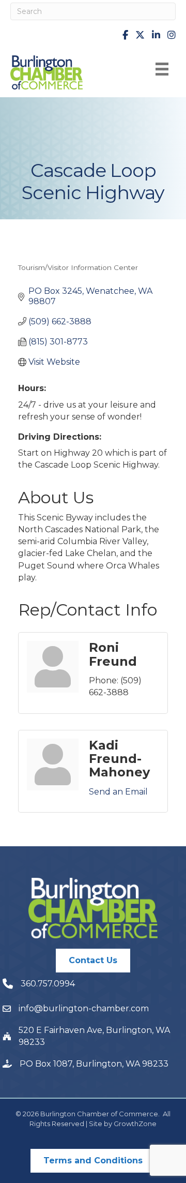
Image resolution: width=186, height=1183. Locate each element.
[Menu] (162, 69)
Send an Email (118, 792)
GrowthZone (135, 1123)
